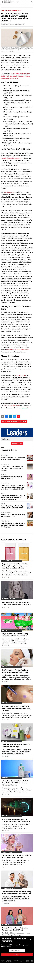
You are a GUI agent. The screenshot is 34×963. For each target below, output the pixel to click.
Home (2, 10)
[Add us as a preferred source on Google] (18, 416)
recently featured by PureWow (11, 158)
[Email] (2, 416)
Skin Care (3, 503)
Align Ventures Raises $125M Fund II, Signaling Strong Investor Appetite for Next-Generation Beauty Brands (15, 566)
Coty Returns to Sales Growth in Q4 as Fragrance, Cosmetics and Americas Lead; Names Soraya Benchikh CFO (13, 487)
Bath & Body (4, 474)
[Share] (6, 416)
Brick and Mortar (4, 455)
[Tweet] (14, 416)
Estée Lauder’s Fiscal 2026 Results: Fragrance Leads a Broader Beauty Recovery (12, 468)
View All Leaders (17, 443)
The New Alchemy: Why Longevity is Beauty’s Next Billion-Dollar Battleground (16, 820)
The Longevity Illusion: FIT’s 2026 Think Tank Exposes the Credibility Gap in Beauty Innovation (16, 708)
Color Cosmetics (5, 464)
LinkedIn (25, 408)
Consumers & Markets (13, 10)
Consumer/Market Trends (11, 405)
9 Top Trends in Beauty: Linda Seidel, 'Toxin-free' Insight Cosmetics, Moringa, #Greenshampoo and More (15, 76)
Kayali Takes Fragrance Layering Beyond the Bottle (11, 477)
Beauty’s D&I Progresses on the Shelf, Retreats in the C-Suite (13, 515)
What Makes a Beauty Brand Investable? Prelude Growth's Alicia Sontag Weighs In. (16, 603)
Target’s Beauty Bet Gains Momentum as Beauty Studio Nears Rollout (13, 458)
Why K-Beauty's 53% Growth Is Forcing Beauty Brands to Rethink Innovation (15, 635)
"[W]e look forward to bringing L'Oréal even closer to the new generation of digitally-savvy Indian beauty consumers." (16, 751)
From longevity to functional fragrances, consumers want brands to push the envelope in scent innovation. (15, 862)
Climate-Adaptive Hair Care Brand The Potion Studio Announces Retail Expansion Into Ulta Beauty (13, 497)
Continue (17, 955)
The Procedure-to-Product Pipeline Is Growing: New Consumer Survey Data (15, 671)
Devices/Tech (5, 777)
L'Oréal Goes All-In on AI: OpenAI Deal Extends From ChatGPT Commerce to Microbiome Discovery (15, 783)
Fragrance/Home (5, 483)
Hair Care (3, 493)
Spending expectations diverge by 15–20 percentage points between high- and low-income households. (16, 898)
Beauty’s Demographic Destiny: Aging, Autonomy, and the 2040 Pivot (15, 929)
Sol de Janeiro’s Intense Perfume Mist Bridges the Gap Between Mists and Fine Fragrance (13, 525)
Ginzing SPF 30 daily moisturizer (17, 349)
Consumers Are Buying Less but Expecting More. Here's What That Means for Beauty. (16, 893)
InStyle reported (20, 375)
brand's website (9, 192)
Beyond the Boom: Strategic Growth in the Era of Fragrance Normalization (16, 856)
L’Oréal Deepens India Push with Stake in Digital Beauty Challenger (16, 745)
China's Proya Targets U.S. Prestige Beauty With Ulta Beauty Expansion (12, 506)
